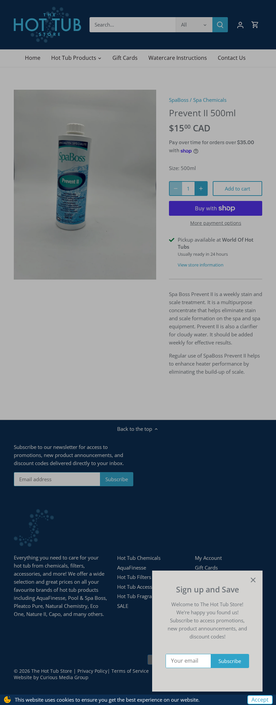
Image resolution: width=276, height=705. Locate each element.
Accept (260, 699)
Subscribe (229, 661)
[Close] (253, 580)
